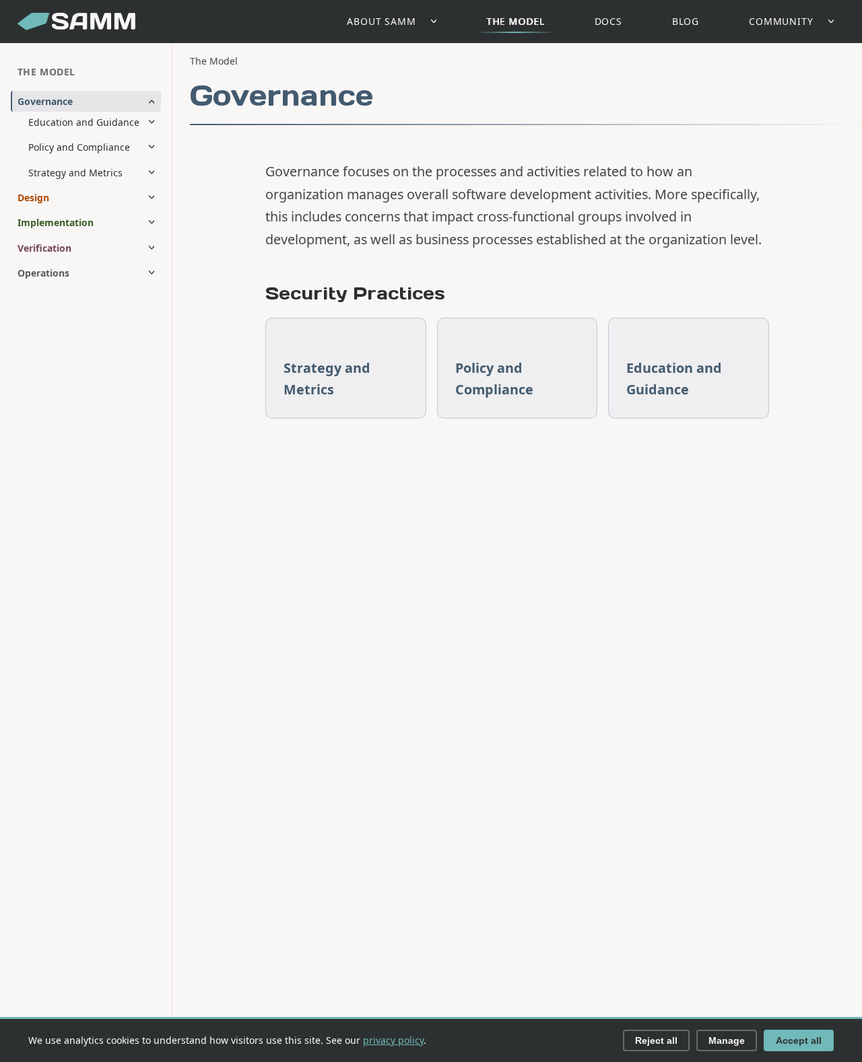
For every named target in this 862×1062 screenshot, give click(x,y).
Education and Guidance (83, 122)
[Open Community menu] (834, 22)
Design (33, 197)
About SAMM (381, 21)
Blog (685, 21)
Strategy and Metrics (75, 172)
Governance (45, 101)
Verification (44, 248)
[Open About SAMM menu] (437, 22)
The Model (515, 21)
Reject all (656, 1040)
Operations (43, 273)
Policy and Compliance (79, 147)
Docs (608, 21)
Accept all (799, 1040)
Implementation (56, 222)
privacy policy (393, 1040)
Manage (726, 1040)
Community (781, 21)
